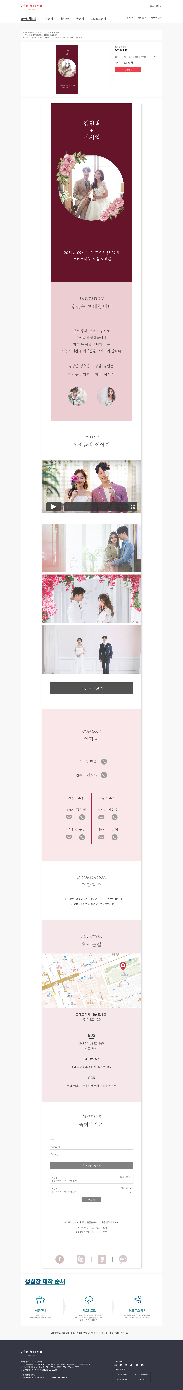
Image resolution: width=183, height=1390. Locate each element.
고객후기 (142, 18)
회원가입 (158, 6)
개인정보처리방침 (28, 1375)
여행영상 (64, 18)
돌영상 (80, 18)
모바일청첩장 (28, 18)
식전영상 (48, 18)
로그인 (152, 6)
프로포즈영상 (98, 18)
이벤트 (130, 18)
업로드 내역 (156, 18)
